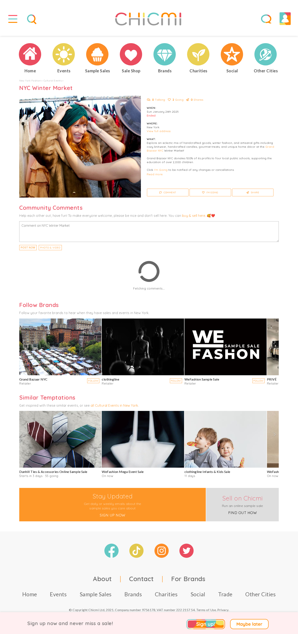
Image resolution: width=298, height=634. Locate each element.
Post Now (28, 247)
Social (198, 594)
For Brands (188, 579)
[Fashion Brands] (165, 54)
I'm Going (161, 169)
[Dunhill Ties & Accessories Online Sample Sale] (60, 439)
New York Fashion (30, 80)
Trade (225, 594)
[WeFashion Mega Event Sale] (143, 439)
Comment (169, 192)
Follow (93, 380)
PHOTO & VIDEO (50, 247)
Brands (133, 594)
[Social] (232, 54)
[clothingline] (143, 347)
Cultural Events (53, 80)
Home (29, 594)
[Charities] (198, 54)
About (102, 579)
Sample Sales (96, 594)
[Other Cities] (266, 54)
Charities (166, 594)
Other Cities (260, 594)
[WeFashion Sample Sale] (225, 347)
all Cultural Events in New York (114, 405)
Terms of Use (206, 610)
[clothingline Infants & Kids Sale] (225, 439)
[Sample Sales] (97, 54)
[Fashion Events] (64, 54)
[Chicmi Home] (30, 54)
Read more (155, 174)
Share (254, 192)
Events (58, 594)
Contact (141, 579)
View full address (159, 131)
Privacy (222, 610)
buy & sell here (193, 216)
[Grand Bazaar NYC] (60, 347)
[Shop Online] (131, 54)
